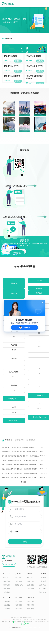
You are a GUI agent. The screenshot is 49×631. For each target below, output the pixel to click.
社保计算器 (31, 601)
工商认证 (42, 585)
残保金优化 (19, 585)
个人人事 (18, 578)
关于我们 (18, 601)
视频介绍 (18, 605)
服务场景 (30, 585)
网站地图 (30, 609)
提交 (25, 541)
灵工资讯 (6, 605)
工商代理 (42, 578)
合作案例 (6, 592)
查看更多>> (24, 482)
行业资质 (18, 609)
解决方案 (6, 578)
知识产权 (42, 588)
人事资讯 (6, 601)
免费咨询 (18, 61)
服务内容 (6, 581)
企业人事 (18, 581)
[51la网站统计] (25, 624)
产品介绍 (30, 588)
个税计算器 (31, 605)
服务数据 (6, 588)
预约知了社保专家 (9, 565)
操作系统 (6, 585)
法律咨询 (42, 592)
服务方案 (30, 581)
